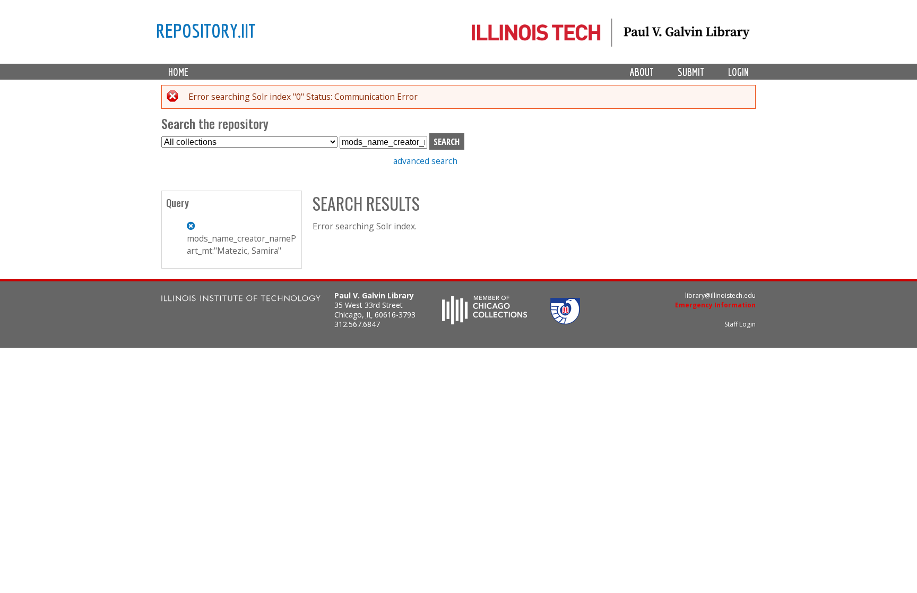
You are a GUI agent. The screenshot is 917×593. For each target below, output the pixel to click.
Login (738, 72)
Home (178, 72)
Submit (691, 72)
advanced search (425, 161)
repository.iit (206, 30)
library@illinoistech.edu (720, 295)
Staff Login (740, 324)
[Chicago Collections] (484, 321)
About (642, 72)
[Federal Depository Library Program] (565, 321)
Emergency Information (715, 305)
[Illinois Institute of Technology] (241, 299)
